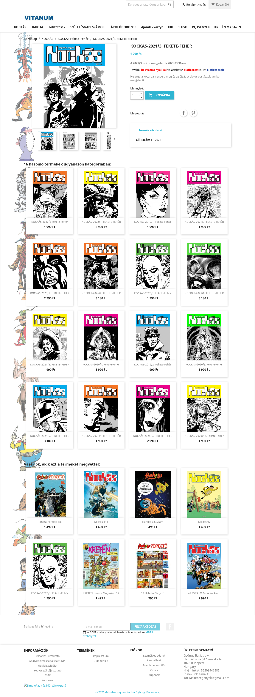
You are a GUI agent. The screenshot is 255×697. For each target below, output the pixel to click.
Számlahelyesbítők (154, 665)
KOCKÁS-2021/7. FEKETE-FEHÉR (204, 221)
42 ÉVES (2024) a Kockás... (204, 593)
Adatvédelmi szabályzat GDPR (47, 661)
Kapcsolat (48, 680)
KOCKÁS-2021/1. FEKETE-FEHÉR (101, 436)
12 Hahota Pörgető (152, 593)
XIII (170, 27)
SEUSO (182, 27)
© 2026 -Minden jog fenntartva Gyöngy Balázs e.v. (127, 692)
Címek (154, 670)
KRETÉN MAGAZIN (227, 27)
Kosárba (159, 95)
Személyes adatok (154, 655)
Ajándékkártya (152, 27)
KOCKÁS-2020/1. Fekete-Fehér (152, 293)
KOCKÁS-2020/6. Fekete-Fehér (204, 364)
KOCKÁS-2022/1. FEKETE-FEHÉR (101, 221)
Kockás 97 (204, 521)
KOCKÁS (20, 27)
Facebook (170, 626)
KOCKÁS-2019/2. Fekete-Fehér (152, 364)
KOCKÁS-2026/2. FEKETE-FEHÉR (101, 293)
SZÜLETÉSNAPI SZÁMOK (87, 27)
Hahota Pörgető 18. (50, 521)
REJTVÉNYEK (201, 27)
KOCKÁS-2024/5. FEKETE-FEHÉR (152, 436)
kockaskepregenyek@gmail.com (206, 678)
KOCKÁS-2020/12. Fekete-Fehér (204, 436)
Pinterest (193, 113)
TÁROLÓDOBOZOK (123, 27)
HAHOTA (37, 27)
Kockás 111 (101, 521)
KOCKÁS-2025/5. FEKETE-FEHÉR (49, 436)
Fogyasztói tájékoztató (47, 670)
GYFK (48, 675)
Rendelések (154, 660)
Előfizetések (56, 27)
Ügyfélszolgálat (47, 665)
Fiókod (136, 650)
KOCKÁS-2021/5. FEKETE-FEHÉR (49, 364)
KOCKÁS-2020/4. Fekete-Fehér (101, 364)
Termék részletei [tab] (150, 130)
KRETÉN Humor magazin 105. (101, 593)
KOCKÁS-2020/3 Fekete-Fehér (49, 221)
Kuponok (154, 675)
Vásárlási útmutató (48, 656)
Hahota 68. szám (152, 521)
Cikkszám (143, 140)
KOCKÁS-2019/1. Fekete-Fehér (152, 221)
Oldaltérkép (101, 661)
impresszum (101, 656)
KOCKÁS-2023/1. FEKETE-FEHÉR (49, 293)
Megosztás (183, 113)
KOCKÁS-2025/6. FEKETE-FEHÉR (204, 293)
